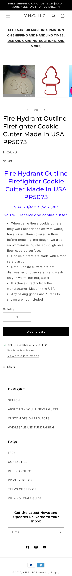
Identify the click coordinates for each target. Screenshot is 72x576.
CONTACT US (17, 461)
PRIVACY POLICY (20, 480)
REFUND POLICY (20, 471)
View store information (23, 356)
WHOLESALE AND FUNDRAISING (31, 427)
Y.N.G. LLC (29, 572)
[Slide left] (27, 110)
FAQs (11, 452)
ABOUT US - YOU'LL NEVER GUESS (33, 409)
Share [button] (11, 366)
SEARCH (14, 400)
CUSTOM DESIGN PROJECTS (28, 418)
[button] (8, 15)
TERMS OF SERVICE (22, 489)
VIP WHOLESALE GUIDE (24, 498)
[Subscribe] (59, 532)
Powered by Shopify (48, 572)
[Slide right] (44, 110)
